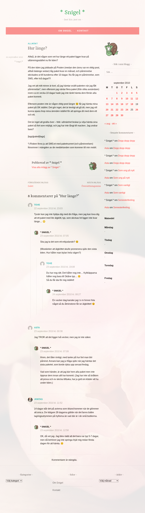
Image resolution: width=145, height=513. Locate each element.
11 (132, 98)
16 (122, 104)
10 (127, 98)
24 (127, 110)
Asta (37, 327)
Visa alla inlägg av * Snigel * (46, 167)
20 (107, 110)
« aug (107, 123)
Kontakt (83, 31)
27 (107, 115)
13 (107, 104)
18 (132, 104)
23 (122, 110)
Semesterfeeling (126, 200)
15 (117, 104)
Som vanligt (124, 185)
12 (137, 98)
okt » (114, 123)
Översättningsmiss (91, 184)
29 (117, 115)
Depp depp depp (126, 141)
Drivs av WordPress (51, 508)
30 (122, 115)
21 (112, 110)
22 (117, 110)
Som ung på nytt (126, 170)
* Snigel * (72, 12)
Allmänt (33, 43)
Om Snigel (65, 31)
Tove (37, 205)
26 (137, 110)
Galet (38, 184)
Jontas (38, 399)
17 (127, 104)
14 (112, 104)
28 (112, 115)
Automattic (99, 508)
